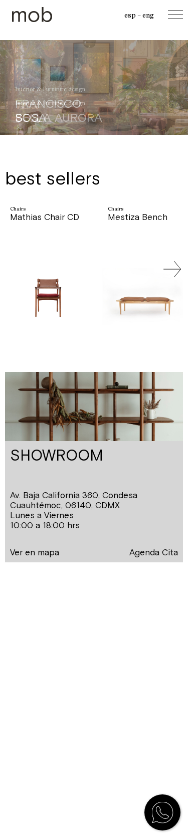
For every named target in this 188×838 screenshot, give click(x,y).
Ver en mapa (34, 552)
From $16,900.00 (44, 244)
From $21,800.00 (142, 244)
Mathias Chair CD (44, 217)
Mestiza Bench (137, 217)
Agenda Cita (153, 552)
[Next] (172, 269)
